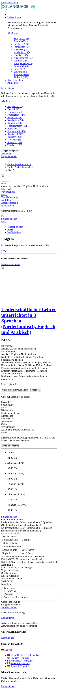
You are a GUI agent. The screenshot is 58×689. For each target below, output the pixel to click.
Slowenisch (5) (21, 71)
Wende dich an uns (10, 264)
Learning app (7, 637)
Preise (4, 221)
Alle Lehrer (13, 33)
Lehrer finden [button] (14, 17)
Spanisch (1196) (21, 74)
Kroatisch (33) (21, 55)
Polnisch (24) (20, 60)
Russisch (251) (21, 69)
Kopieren (36, 390)
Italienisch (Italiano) (20, 663)
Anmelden (12, 82)
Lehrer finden (8, 686)
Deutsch (8, 650)
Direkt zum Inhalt (9, 2)
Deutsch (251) (21, 41)
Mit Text (11, 591)
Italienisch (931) (21, 49)
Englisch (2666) (21, 44)
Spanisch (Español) (20, 666)
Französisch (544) (22, 46)
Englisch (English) (20, 658)
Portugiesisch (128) (23, 63)
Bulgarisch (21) (21, 38)
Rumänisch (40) (21, 66)
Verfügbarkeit (14, 232)
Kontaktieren (7, 617)
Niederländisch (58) (23, 58)
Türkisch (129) (21, 77)
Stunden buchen (9, 218)
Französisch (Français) (21, 660)
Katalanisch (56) (22, 52)
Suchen (8, 594)
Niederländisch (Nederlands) (25, 655)
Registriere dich (15, 80)
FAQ (3, 250)
